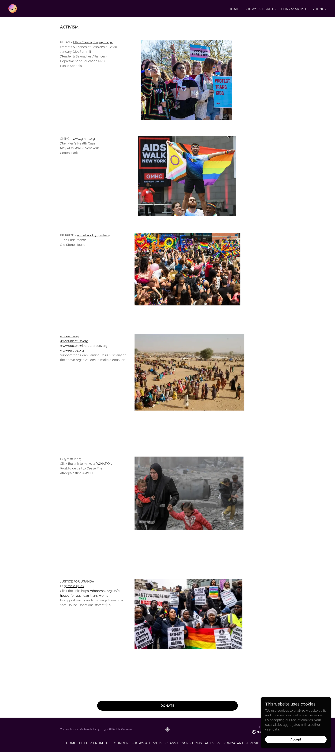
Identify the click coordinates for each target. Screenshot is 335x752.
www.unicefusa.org (74, 341)
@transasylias (74, 586)
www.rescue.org (72, 350)
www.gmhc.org (84, 138)
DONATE (168, 705)
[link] (12, 8)
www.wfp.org (69, 336)
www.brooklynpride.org (94, 235)
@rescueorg (72, 459)
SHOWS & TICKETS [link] (260, 9)
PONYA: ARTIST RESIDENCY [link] (304, 9)
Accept (296, 739)
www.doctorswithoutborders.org (83, 346)
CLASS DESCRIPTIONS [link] (183, 743)
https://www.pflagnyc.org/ (93, 42)
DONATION (104, 463)
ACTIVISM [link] (213, 743)
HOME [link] (234, 9)
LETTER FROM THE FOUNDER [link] (104, 743)
